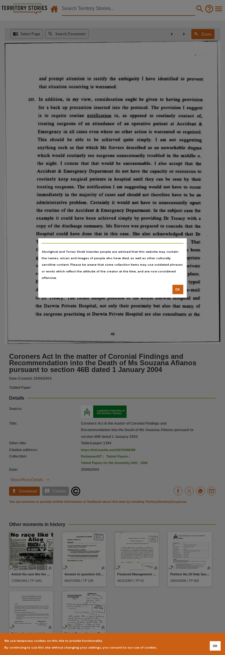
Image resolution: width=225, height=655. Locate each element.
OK (177, 289)
